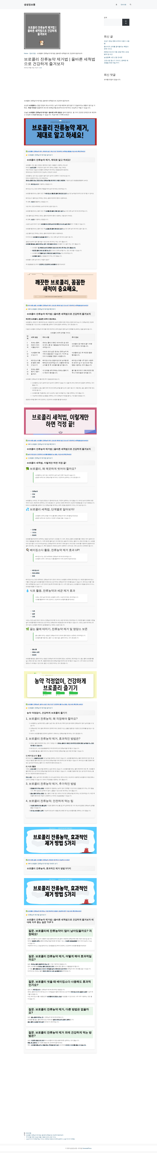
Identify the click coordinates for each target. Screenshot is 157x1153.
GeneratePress (87, 1148)
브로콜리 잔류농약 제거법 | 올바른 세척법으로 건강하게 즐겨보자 (44, 1135)
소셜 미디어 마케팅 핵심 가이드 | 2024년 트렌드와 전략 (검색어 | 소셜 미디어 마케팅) (50, 1139)
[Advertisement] (60, 84)
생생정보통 (29, 4)
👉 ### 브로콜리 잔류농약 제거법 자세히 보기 (42, 863)
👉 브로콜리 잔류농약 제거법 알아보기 (39, 155)
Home (26, 53)
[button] (130, 4)
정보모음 (123, 4)
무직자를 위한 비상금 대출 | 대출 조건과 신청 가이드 (41, 1137)
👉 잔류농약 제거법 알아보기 (36, 915)
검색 (105, 17)
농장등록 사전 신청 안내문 (113, 57)
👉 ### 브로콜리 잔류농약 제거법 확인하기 (41, 309)
